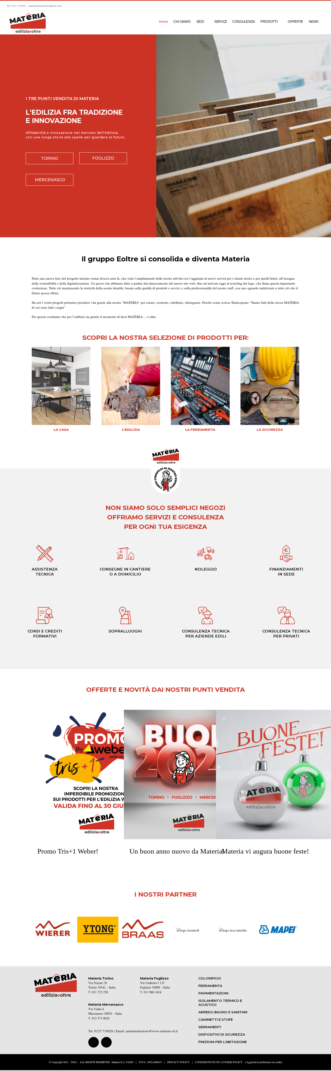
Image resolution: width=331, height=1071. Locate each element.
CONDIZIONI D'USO (207, 1062)
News (96, 784)
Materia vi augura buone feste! (280, 765)
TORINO (49, 158)
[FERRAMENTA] (200, 348)
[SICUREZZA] (269, 348)
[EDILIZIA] (130, 348)
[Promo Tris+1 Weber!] (96, 774)
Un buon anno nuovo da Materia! (188, 765)
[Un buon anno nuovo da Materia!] (188, 774)
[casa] (61, 348)
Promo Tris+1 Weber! (96, 765)
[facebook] (93, 1042)
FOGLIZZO (103, 158)
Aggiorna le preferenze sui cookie (264, 1062)
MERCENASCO (50, 179)
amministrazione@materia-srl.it (45, 5)
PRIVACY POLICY (178, 1062)
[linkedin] (106, 1042)
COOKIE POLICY (232, 1062)
